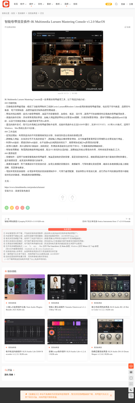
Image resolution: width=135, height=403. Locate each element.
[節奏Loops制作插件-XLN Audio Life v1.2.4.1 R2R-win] (67, 331)
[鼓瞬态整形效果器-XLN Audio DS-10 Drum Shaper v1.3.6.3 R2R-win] (110, 331)
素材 (49, 4)
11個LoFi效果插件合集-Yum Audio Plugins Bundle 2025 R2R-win (24, 308)
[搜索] (116, 4)
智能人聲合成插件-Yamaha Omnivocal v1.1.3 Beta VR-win (67, 308)
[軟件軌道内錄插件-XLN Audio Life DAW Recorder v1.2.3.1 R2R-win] (25, 331)
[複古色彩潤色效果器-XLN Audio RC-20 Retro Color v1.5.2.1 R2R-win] (110, 287)
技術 (75, 4)
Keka (64, 246)
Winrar (85, 246)
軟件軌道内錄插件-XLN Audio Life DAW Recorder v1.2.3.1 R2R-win (24, 352)
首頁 (16, 4)
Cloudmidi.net (6, 4)
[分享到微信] (7, 208)
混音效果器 (12, 303)
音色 (40, 4)
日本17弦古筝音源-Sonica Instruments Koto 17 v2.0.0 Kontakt (106, 221)
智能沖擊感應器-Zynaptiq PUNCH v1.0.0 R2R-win (24, 221)
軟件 (22, 4)
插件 (31, 4)
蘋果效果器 (11, 27)
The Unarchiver (53, 246)
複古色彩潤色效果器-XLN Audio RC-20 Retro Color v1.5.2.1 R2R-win (110, 308)
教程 (58, 4)
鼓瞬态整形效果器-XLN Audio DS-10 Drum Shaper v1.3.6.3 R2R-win (110, 352)
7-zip (93, 246)
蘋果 (67, 4)
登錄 (11, 375)
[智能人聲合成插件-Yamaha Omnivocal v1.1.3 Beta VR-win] (67, 287)
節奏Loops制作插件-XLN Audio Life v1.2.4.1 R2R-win (67, 352)
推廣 (128, 27)
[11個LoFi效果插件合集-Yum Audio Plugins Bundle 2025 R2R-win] (25, 287)
